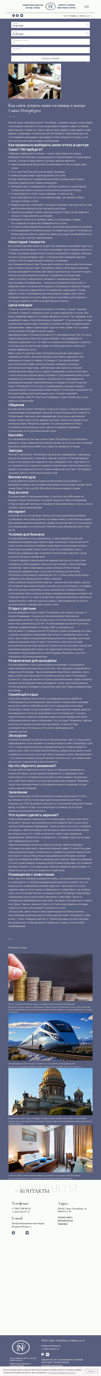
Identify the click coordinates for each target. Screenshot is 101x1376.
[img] (50, 6)
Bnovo (87, 62)
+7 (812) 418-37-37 (50, 1349)
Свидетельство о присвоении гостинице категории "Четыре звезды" (62, 1361)
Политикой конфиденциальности (61, 1372)
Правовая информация (52, 1365)
